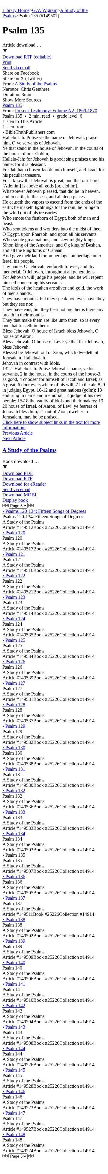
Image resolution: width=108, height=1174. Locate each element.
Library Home (15, 10)
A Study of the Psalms (36, 83)
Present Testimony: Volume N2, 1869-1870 (56, 110)
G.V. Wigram (44, 10)
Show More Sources (21, 99)
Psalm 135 (12, 105)
